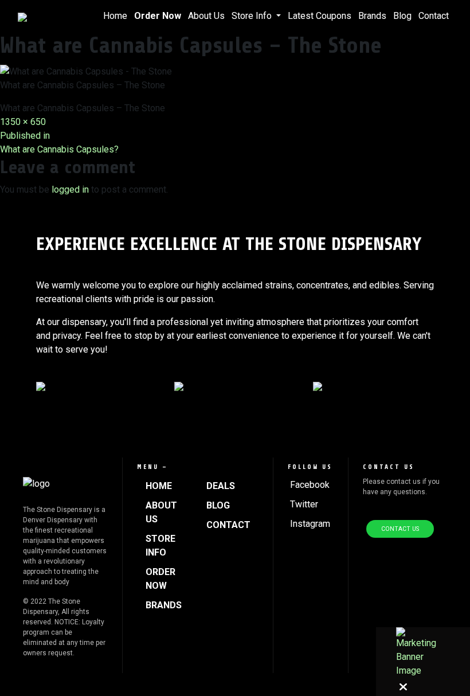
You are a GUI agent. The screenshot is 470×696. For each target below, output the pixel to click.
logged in (70, 189)
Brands (372, 15)
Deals (220, 485)
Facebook (310, 484)
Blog (402, 15)
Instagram (310, 523)
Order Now (157, 15)
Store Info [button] (253, 15)
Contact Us (400, 529)
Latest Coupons (319, 15)
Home (115, 15)
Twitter (304, 504)
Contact (433, 15)
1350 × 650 (23, 121)
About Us (206, 15)
